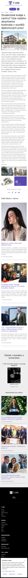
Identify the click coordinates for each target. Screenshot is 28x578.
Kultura (2, 531)
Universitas (3, 546)
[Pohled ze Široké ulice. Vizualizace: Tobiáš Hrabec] (7, 171)
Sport (2, 527)
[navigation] (12, 9)
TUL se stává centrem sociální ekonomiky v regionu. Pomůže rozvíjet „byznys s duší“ (13, 477)
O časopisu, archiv (14, 386)
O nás (2, 509)
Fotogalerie (3, 539)
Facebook (3, 554)
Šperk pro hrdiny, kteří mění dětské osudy (11, 244)
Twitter (2, 556)
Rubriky (6, 12)
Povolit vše (20, 574)
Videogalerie (3, 540)
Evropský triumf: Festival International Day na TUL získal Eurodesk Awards (12, 286)
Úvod (2, 12)
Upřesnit (5, 574)
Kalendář (3, 537)
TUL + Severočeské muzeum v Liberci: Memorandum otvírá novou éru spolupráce (12, 329)
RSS (2, 514)
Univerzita (7, 421)
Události (11, 12)
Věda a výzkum (4, 524)
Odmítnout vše (12, 574)
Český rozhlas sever (5, 548)
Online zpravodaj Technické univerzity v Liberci (14, 5)
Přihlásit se (3, 516)
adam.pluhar (13, 189)
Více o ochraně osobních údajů (8, 571)
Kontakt (2, 511)
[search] (18, 9)
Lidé (2, 529)
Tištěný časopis (4, 512)
